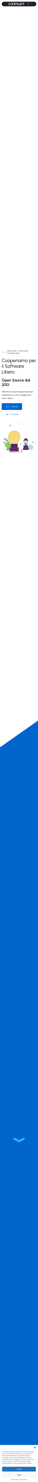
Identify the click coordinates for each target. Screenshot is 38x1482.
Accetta (19, 1469)
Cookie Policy (14, 1479)
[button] (35, 1448)
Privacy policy (23, 1479)
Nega (19, 1475)
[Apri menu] (28, 4)
